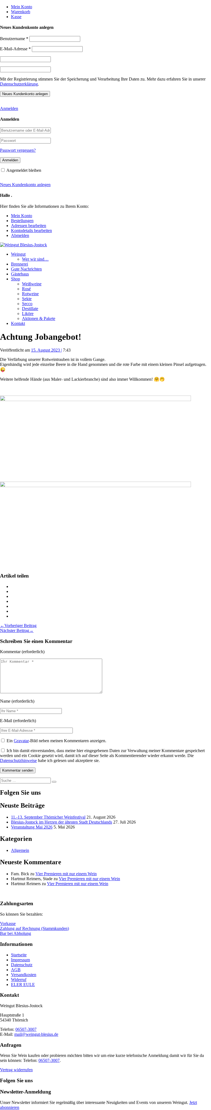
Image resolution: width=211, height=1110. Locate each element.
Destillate (30, 308)
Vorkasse (8, 923)
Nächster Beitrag (17, 630)
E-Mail (6, 720)
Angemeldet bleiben (23, 170)
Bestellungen (22, 220)
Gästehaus (20, 274)
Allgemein (20, 850)
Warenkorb (20, 11)
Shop (15, 279)
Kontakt (18, 323)
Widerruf (18, 979)
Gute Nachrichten (26, 269)
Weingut (18, 254)
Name (5, 701)
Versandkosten (23, 974)
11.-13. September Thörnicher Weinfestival (48, 817)
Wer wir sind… (35, 259)
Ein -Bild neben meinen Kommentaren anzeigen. (56, 740)
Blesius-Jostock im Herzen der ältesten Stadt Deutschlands (61, 822)
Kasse (16, 16)
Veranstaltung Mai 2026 (31, 827)
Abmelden (20, 235)
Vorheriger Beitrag (18, 625)
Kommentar (10, 651)
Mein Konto (21, 6)
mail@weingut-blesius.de (36, 1034)
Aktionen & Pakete (38, 318)
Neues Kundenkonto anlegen (25, 184)
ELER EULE (23, 984)
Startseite (19, 954)
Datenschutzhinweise (18, 760)
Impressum (20, 959)
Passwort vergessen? (18, 150)
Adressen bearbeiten (28, 225)
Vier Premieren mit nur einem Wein (66, 873)
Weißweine (31, 283)
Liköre (28, 313)
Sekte (27, 298)
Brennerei (19, 264)
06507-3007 (26, 1029)
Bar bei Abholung (15, 933)
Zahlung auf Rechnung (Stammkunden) (34, 928)
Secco (27, 303)
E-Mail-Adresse (15, 48)
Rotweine (30, 293)
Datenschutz (21, 964)
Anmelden (9, 108)
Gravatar (21, 740)
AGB (16, 969)
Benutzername (14, 38)
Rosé (26, 288)
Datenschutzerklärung (19, 84)
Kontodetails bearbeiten (31, 230)
